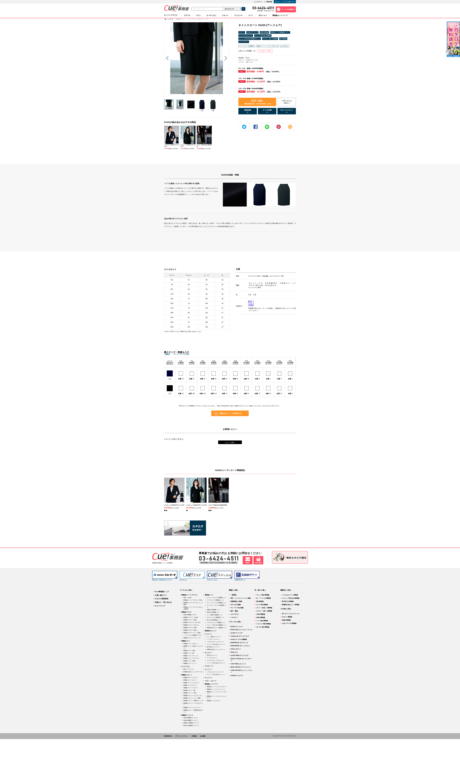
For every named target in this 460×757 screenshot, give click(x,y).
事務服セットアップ (280, 15)
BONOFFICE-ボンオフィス (239, 642)
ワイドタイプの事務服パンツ (215, 600)
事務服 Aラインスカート (190, 677)
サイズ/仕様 (267, 110)
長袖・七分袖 (187, 597)
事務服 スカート (186, 675)
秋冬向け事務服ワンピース (191, 725)
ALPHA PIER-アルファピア (239, 655)
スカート (225, 15)
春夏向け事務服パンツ (213, 609)
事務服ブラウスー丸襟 (190, 627)
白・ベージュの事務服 (263, 598)
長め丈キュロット (212, 655)
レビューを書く (230, 442)
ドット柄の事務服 (262, 621)
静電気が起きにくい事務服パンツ (217, 627)
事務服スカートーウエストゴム (192, 695)
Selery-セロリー (236, 649)
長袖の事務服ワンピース (190, 720)
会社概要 (202, 736)
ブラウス (187, 15)
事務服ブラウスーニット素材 (192, 632)
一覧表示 (167, 354)
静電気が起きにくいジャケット (216, 649)
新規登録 (269, 1)
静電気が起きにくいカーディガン (193, 671)
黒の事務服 (283, 38)
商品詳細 (247, 110)
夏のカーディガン (188, 669)
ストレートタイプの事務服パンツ (217, 597)
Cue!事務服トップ (162, 592)
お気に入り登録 (266, 51)
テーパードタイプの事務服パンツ (217, 602)
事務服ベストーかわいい (190, 643)
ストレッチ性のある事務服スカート (249, 38)
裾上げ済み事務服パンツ (214, 620)
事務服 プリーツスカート (190, 687)
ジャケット (208, 634)
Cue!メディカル (212, 580)
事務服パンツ (209, 595)
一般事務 (233, 595)
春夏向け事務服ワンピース (191, 723)
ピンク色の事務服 (262, 604)
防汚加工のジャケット (213, 647)
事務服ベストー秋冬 (189, 650)
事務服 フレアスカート (190, 685)
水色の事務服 (260, 614)
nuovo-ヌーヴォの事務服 (239, 639)
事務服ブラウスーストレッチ (192, 638)
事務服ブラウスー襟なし (190, 630)
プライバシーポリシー (181, 736)
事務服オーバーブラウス (189, 595)
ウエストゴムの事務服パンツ (215, 617)
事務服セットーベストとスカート (217, 686)
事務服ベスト (185, 641)
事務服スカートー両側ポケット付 (193, 700)
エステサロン (235, 614)
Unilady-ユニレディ (237, 675)
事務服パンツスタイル (213, 700)
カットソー (208, 669)
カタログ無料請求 (161, 599)
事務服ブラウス (186, 612)
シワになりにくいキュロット (215, 660)
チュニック (208, 677)
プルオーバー (209, 666)
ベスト (198, 15)
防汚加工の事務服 (288, 601)
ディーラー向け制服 (237, 608)
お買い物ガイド (161, 595)
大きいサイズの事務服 (289, 623)
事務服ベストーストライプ (191, 658)
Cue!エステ (183, 580)
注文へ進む (257, 102)
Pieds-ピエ (234, 652)
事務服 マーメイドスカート (191, 682)
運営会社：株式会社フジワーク (162, 580)
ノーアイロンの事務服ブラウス (192, 635)
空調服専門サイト (240, 580)
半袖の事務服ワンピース (190, 717)
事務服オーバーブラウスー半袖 (192, 600)
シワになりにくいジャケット (215, 641)
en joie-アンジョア (252, 32)
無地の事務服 (264, 32)
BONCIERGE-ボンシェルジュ (240, 646)
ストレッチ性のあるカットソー (216, 674)
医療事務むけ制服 (236, 601)
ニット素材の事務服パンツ (215, 615)
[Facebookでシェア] (255, 126)
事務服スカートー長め (190, 693)
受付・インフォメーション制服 (241, 598)
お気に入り (290, 1)
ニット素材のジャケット (214, 636)
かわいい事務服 (287, 617)
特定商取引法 (168, 736)
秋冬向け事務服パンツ (213, 612)
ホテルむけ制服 (236, 604)
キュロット (208, 652)
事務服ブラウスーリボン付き (192, 622)
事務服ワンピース (187, 715)
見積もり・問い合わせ (163, 602)
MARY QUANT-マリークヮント (241, 667)
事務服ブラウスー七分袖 (190, 617)
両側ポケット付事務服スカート (280, 32)
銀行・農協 (234, 611)
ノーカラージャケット (213, 639)
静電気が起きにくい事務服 (290, 604)
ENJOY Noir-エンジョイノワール (241, 630)
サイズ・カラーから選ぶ (181, 354)
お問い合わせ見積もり (287, 102)
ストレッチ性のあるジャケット (216, 644)
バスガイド (234, 617)
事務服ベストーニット (190, 663)
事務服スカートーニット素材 (192, 698)
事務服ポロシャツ (210, 631)
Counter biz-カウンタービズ (240, 636)
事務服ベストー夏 (188, 653)
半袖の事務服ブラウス (190, 614)
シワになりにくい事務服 (290, 595)
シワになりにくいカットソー (215, 672)
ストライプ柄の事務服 (263, 624)
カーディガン (211, 15)
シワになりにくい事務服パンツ (216, 622)
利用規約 (194, 736)
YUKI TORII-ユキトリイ (238, 664)
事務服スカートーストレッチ (192, 707)
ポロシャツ (263, 15)
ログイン (259, 1)
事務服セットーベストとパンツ (216, 689)
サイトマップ (160, 606)
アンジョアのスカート (245, 35)
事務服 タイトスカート (190, 680)
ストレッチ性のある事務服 (263, 35)
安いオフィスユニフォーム (290, 613)
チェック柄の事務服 (262, 595)
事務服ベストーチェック (190, 655)
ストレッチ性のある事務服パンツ (217, 625)
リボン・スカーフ (210, 681)
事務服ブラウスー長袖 (190, 620)
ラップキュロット (212, 657)
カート (280, 1)
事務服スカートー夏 (189, 690)
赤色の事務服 (260, 617)
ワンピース (238, 15)
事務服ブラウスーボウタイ (191, 625)
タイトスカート (243, 41)
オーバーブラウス (171, 15)
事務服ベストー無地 (189, 661)
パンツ (250, 15)
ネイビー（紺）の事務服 (270, 38)
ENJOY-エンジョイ (237, 626)
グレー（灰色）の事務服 (264, 608)
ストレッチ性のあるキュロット (216, 663)
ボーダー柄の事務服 (262, 627)
